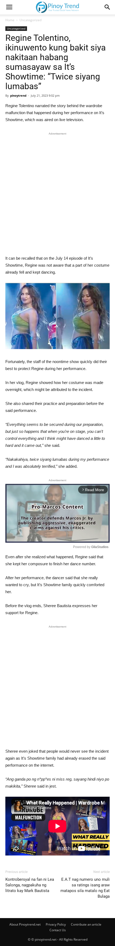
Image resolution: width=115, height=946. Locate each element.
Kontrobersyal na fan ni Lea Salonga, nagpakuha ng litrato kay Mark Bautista (29, 885)
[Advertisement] (57, 195)
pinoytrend (18, 95)
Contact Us (57, 930)
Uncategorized (30, 20)
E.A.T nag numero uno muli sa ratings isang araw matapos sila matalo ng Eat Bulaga (85, 888)
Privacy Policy (56, 924)
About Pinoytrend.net (25, 924)
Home (9, 20)
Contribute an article (86, 924)
